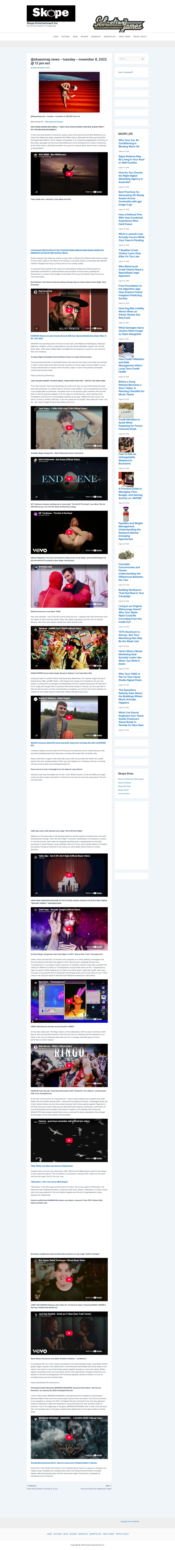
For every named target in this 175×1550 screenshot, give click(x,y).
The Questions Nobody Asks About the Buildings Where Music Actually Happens (130, 696)
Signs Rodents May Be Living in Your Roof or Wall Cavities (131, 159)
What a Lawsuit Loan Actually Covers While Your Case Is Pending (132, 236)
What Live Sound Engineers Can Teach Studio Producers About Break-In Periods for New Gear (131, 718)
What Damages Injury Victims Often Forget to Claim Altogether (131, 330)
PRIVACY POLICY (122, 1534)
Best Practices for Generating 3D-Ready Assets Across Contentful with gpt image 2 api (131, 198)
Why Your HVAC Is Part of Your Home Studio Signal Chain (130, 676)
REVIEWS (73, 1534)
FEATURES (57, 1534)
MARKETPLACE (95, 1534)
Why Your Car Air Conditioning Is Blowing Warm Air (129, 142)
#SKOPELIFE (83, 1534)
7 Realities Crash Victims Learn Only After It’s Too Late (130, 252)
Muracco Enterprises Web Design (131, 778)
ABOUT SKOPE (108, 1534)
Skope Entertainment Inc (42, 22)
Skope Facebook (124, 782)
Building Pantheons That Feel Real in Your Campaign (131, 592)
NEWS (65, 1534)
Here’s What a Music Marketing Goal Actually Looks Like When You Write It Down (130, 657)
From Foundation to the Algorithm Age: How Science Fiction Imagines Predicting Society (131, 291)
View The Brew (124, 793)
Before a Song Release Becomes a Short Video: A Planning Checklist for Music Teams (132, 387)
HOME (49, 1534)
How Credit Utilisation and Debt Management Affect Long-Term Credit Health (131, 365)
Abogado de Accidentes (130, 1521)
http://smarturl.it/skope (54, 121)
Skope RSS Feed (124, 786)
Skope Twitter (123, 789)
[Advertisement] (133, 834)
